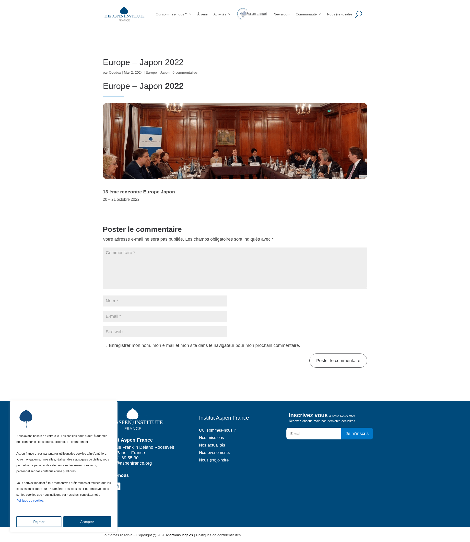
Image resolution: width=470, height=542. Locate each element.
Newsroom (282, 14)
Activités (219, 14)
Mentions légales (179, 535)
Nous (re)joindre (339, 14)
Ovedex (115, 72)
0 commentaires (185, 72)
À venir (202, 14)
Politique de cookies (29, 500)
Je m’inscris (357, 433)
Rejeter (39, 522)
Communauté (306, 14)
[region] (64, 466)
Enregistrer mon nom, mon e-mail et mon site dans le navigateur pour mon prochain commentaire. (204, 345)
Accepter (87, 522)
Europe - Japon (158, 72)
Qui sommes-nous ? (171, 14)
